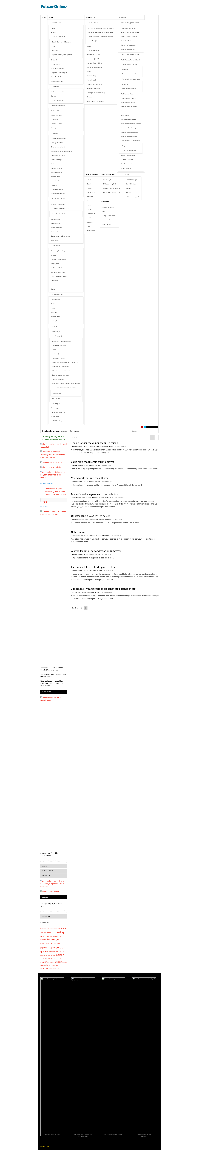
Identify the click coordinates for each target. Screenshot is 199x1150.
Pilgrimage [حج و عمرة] (58, 412)
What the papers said (129, 74)
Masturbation (55, 176)
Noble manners (80, 532)
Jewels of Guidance (108, 174)
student (58, 962)
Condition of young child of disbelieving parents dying (103, 588)
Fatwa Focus (90, 17)
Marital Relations (56, 168)
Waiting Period (56, 321)
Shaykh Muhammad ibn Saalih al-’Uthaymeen (100, 498)
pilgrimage (43, 948)
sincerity (52, 962)
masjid (42, 943)
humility (55, 936)
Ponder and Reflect (93, 88)
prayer (55, 947)
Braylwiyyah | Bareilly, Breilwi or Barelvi (100, 28)
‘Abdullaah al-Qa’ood (127, 94)
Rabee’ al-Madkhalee (128, 155)
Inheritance (54, 280)
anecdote (46, 929)
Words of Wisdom (92, 174)
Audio (127, 174)
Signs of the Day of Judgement (62, 54)
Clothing (53, 304)
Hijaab (53, 308)
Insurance (54, 285)
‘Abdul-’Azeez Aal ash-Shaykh (130, 60)
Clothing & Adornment (58, 111)
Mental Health (91, 80)
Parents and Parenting (94, 84)
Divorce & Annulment (58, 147)
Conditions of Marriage (58, 138)
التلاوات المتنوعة (46, 916)
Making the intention (58, 358)
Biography (125, 69)
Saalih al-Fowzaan (127, 159)
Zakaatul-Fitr (56, 398)
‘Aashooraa (57, 393)
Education (54, 119)
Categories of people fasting (61, 341)
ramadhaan (58, 951)
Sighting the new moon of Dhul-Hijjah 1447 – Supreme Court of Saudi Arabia (52, 683)
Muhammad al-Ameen (128, 49)
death (49, 933)
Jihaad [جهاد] (55, 408)
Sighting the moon (58, 379)
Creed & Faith (56, 23)
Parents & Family (56, 123)
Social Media (107, 220)
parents (58, 943)
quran (51, 951)
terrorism (55, 965)
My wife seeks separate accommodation (94, 494)
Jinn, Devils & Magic (57, 68)
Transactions (56, 245)
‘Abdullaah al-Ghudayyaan (131, 79)
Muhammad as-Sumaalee (129, 132)
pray (49, 948)
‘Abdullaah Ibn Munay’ (128, 102)
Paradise (55, 50)
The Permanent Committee (130, 164)
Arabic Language (131, 180)
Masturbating (91, 76)
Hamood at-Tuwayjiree (128, 45)
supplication (44, 965)
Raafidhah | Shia (93, 41)
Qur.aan (53, 96)
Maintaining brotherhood (55, 491)
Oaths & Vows (55, 232)
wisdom (45, 968)
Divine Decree (55, 64)
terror (50, 965)
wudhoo (58, 969)
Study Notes (106, 224)
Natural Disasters (56, 227)
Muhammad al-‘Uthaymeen (131, 140)
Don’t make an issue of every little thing (60, 431)
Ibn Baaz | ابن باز (108, 180)
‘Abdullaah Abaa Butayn (128, 28)
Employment (55, 263)
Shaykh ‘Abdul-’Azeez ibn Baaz (93, 570)
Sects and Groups (57, 81)
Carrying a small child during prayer (92, 461)
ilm (59, 936)
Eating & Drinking (56, 115)
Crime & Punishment (58, 204)
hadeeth (47, 936)
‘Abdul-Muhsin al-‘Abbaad (129, 106)
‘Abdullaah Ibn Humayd (128, 98)
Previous (75, 608)
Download (105, 202)
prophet (62, 947)
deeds (53, 933)
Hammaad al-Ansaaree (128, 119)
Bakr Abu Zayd (125, 115)
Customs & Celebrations (61, 208)
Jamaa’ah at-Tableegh (94, 67)
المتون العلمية (45, 897)
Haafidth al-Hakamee (128, 41)
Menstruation (55, 316)
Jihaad (89, 71)
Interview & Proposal (58, 155)
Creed (89, 180)
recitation (42, 955)
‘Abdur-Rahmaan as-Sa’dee (130, 32)
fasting (59, 932)
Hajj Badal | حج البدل (93, 54)
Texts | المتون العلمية (132, 196)
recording (49, 955)
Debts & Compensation (58, 259)
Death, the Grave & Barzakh (61, 42)
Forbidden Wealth (57, 268)
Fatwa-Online (44, 1146)
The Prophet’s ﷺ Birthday (95, 101)
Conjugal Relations (57, 143)
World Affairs (55, 240)
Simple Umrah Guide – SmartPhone (49, 854)
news (53, 943)
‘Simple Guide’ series (109, 216)
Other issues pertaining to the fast (63, 371)
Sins (88, 226)
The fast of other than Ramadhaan (65, 388)
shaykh (43, 962)
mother (47, 943)
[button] (42, 861)
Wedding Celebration (58, 193)
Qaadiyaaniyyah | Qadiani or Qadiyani (100, 36)
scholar (48, 958)
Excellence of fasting (59, 345)
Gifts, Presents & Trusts (59, 276)
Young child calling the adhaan (89, 478)
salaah (60, 954)
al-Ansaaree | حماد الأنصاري (111, 192)
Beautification (55, 300)
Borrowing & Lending (58, 251)
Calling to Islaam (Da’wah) (59, 92)
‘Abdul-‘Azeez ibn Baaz (129, 64)
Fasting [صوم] (57, 336)
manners (61, 939)
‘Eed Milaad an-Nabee (59, 214)
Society (53, 128)
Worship (54, 326)
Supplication (91, 230)
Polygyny (54, 185)
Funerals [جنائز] (56, 403)
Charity (53, 255)
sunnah (64, 962)
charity (52, 929)
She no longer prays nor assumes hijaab (94, 443)
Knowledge (55, 86)
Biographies (123, 17)
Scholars (128, 192)
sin (48, 962)
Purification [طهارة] (57, 420)
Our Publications (131, 184)
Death (89, 184)
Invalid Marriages (56, 159)
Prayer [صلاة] (55, 416)
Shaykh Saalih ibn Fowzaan (92, 465)
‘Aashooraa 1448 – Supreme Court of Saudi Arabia (51, 668)
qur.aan (44, 951)
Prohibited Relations (57, 189)
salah (42, 959)
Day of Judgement (59, 36)
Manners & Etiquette (58, 105)
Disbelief (54, 60)
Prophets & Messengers (59, 72)
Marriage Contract (57, 172)
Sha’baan (90, 97)
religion (54, 955)
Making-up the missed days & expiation (65, 362)
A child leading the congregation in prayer (96, 551)
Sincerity (90, 222)
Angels (53, 32)
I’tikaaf (54, 349)
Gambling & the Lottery (58, 272)
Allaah (53, 28)
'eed (41, 929)
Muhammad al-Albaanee (129, 136)
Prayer (89, 205)
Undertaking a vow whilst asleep (90, 516)
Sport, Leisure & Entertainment (61, 236)
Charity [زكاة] (55, 331)
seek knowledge (57, 959)
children (56, 929)
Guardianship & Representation (61, 151)
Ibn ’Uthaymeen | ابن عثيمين (112, 188)
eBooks (105, 211)
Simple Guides (46, 692)
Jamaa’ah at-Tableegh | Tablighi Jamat (100, 32)
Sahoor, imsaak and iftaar (60, 375)
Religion (89, 218)
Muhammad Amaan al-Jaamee (131, 123)
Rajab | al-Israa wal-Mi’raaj (96, 93)
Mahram (54, 312)
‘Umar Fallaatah (126, 168)
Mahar (53, 164)
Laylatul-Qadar (57, 354)
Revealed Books (56, 77)
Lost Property (55, 219)
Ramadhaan (91, 213)
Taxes (53, 289)
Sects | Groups (93, 23)
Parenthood (55, 181)
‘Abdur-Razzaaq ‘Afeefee (129, 36)
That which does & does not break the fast (66, 383)
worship (53, 969)
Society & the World (58, 199)
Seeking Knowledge (57, 100)
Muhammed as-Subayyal (129, 128)
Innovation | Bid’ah (93, 59)
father (42, 936)
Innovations (91, 192)
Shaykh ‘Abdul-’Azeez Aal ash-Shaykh (102, 446)
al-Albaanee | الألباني (109, 184)
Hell (53, 46)
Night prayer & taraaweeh (60, 366)
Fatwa (51, 17)
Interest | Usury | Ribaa (94, 63)
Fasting (89, 188)
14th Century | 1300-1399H (130, 23)
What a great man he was (55, 494)
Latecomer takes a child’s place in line (93, 567)
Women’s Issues (57, 294)
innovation (43, 940)
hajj (51, 936)
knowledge (53, 939)
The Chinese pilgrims (53, 489)
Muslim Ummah (56, 223)
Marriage (55, 133)
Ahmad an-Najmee (127, 111)
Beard (89, 46)
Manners (90, 201)
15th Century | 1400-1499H (130, 54)
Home (44, 17)
